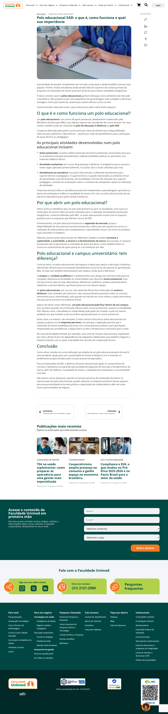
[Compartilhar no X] (145, 32)
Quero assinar (145, 548)
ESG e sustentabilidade (112, 460)
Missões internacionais (47, 645)
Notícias (113, 617)
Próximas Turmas (16, 647)
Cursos (45, 637)
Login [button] (158, 5)
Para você (30, 5)
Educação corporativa (43, 632)
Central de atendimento (95, 617)
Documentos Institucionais (147, 641)
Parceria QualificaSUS (43, 653)
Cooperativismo (77, 460)
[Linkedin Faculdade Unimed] (45, 588)
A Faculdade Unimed (145, 617)
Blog (112, 621)
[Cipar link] (145, 20)
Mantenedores (142, 625)
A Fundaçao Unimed (144, 621)
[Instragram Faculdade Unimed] (22, 588)
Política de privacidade (146, 660)
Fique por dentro (106, 5)
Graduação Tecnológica (18, 621)
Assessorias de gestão (48, 460)
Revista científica (67, 639)
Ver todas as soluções (43, 658)
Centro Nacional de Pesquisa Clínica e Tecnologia (68, 627)
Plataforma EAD (44, 641)
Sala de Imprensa (118, 625)
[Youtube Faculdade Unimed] (34, 588)
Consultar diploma (93, 629)
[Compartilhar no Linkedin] (145, 26)
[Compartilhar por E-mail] (145, 45)
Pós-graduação (15, 617)
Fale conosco (88, 5)
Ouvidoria (89, 625)
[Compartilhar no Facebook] (145, 39)
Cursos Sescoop (142, 637)
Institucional (123, 5)
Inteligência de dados (46, 621)
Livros (11, 651)
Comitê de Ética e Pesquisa (71, 635)
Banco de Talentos (93, 621)
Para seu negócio (47, 5)
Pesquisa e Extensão (68, 5)
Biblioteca (64, 643)
